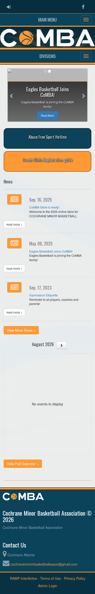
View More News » (21, 330)
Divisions (47, 56)
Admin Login (47, 585)
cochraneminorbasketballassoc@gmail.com (43, 564)
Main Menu (47, 19)
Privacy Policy (74, 578)
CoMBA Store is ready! (44, 207)
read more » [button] (14, 224)
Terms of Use (50, 578)
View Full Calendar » (23, 463)
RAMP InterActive (23, 578)
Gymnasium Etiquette (43, 295)
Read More (47, 115)
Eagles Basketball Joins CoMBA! (51, 251)
